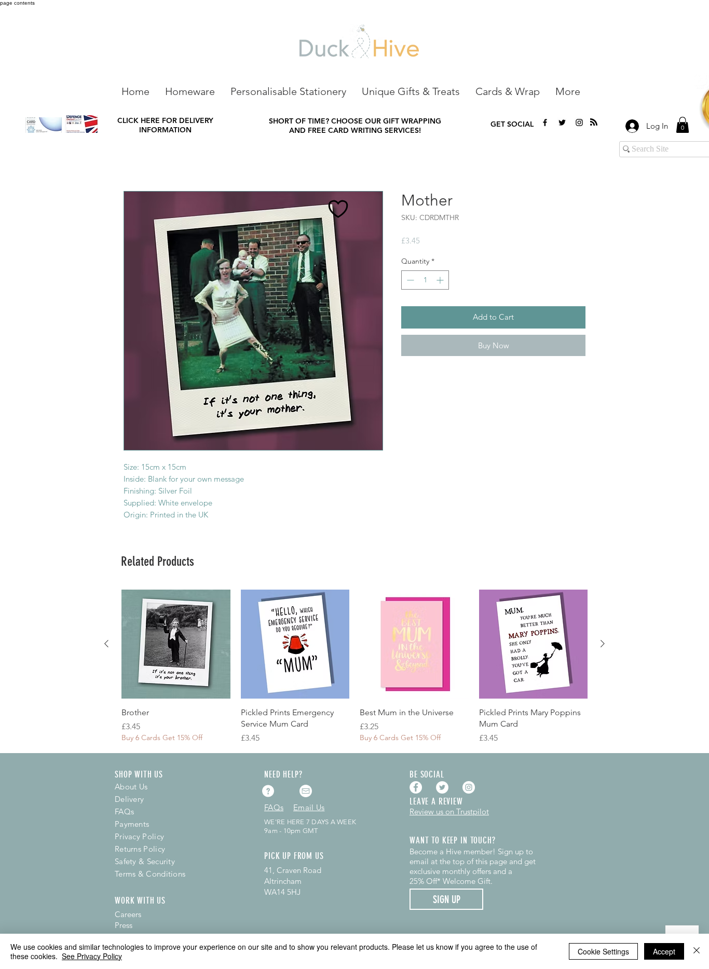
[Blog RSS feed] (593, 122)
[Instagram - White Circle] (468, 787)
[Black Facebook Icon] (545, 122)
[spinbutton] (425, 280)
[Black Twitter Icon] (562, 122)
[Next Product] (602, 643)
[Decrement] (409, 280)
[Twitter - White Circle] (442, 787)
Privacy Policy (139, 836)
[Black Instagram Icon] (579, 122)
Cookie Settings (603, 951)
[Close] (696, 951)
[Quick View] (175, 644)
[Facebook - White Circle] (416, 787)
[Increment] (440, 280)
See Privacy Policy (92, 956)
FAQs (124, 811)
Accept (664, 951)
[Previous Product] (106, 643)
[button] (190, 90)
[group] (354, 667)
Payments (132, 824)
